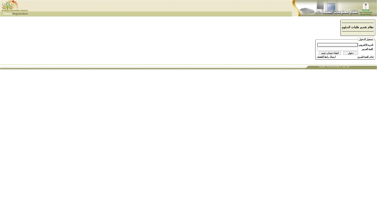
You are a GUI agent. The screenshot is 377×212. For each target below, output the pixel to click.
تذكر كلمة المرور (365, 57)
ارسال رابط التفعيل (326, 57)
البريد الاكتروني (366, 45)
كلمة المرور (367, 49)
